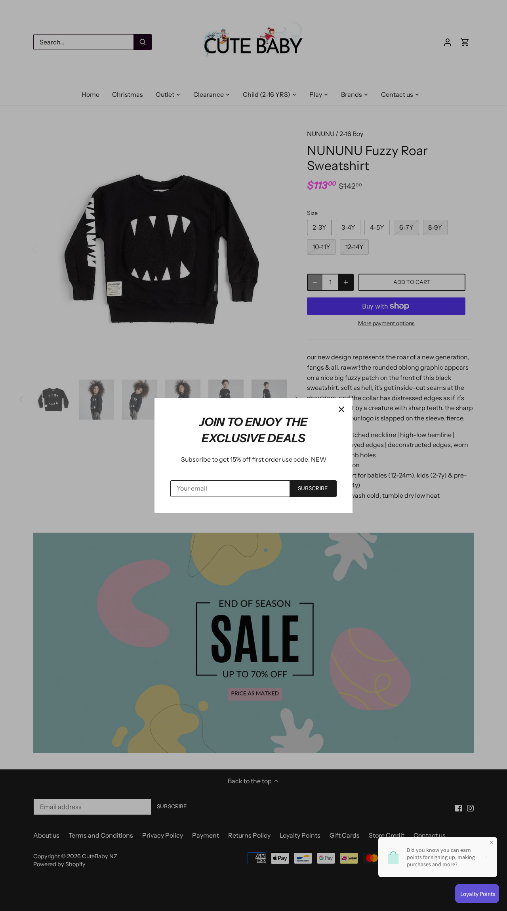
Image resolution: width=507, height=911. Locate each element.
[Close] (341, 409)
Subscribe (313, 488)
